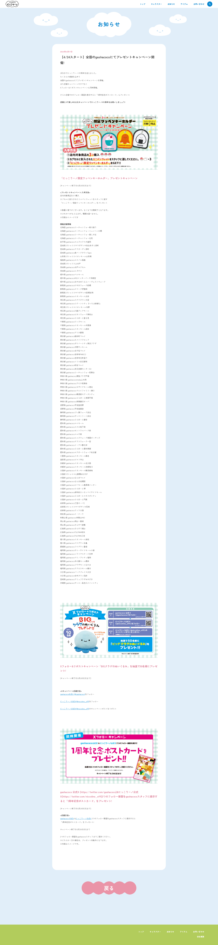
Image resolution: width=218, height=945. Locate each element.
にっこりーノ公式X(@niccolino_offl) (74, 701)
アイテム (184, 4)
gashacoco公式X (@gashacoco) (72, 694)
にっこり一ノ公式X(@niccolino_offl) (74, 708)
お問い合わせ (198, 4)
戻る (109, 888)
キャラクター (156, 4)
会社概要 (200, 936)
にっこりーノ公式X (83, 818)
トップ (142, 4)
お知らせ (171, 4)
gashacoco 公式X (67, 818)
